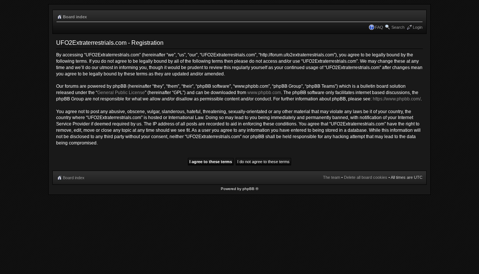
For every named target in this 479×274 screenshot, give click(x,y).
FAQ (379, 27)
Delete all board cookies (365, 177)
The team (331, 177)
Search (398, 27)
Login (417, 27)
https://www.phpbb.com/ (397, 99)
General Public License (121, 92)
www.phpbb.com (264, 92)
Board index (75, 17)
